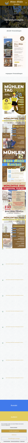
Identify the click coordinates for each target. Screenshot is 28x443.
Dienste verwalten (13, 427)
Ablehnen (14, 434)
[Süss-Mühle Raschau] (14, 3)
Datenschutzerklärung (15, 441)
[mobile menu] (26, 3)
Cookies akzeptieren (14, 431)
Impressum (22, 441)
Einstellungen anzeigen (14, 438)
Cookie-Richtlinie (6, 441)
